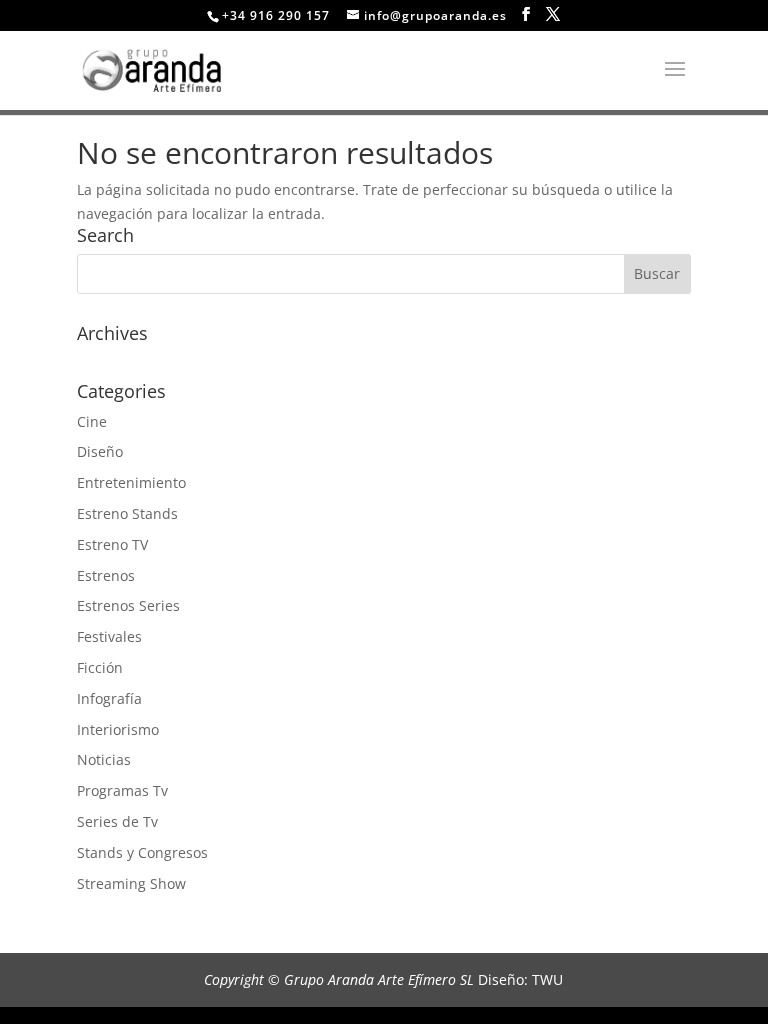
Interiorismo (118, 729)
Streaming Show (131, 883)
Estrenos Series (128, 605)
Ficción (100, 667)
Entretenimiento (131, 482)
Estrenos (106, 575)
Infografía (109, 698)
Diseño (100, 451)
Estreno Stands (127, 513)
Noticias (104, 759)
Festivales (109, 636)
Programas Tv (122, 790)
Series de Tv (117, 821)
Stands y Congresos (142, 852)
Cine (92, 421)
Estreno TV (112, 544)
